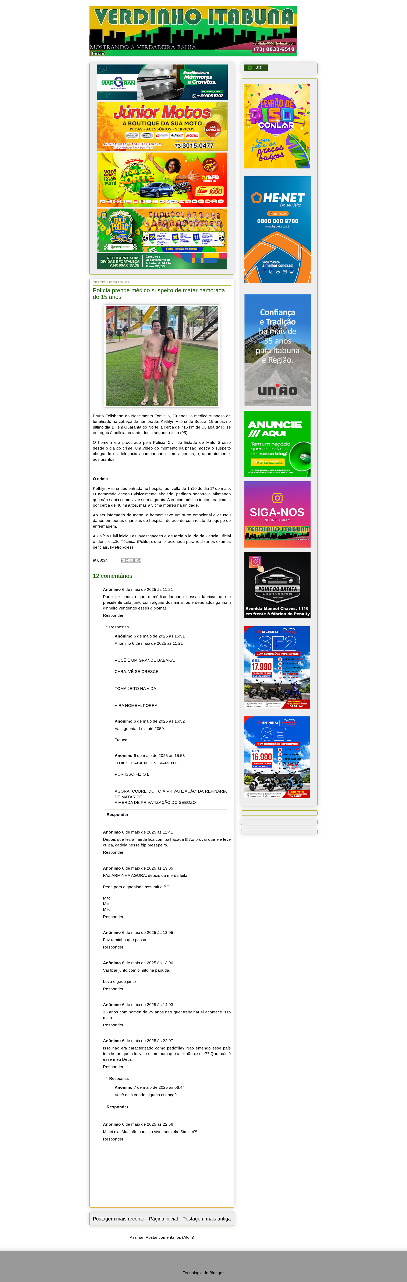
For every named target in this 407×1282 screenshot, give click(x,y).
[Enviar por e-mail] (123, 560)
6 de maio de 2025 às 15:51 (159, 636)
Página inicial (163, 1219)
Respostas (119, 627)
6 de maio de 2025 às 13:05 (147, 868)
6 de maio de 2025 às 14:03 (147, 1004)
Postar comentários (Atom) (170, 1237)
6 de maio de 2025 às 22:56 (147, 1124)
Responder (113, 615)
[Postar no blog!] (127, 560)
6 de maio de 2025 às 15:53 (159, 755)
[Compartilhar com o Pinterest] (139, 560)
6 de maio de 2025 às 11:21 (147, 589)
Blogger (216, 1273)
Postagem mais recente (118, 1219)
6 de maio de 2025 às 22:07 (147, 1040)
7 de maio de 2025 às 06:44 (159, 1087)
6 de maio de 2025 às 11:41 (147, 832)
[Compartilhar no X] (131, 560)
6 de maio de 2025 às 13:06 (147, 963)
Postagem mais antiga (207, 1219)
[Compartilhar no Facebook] (135, 560)
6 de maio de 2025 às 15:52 (159, 721)
